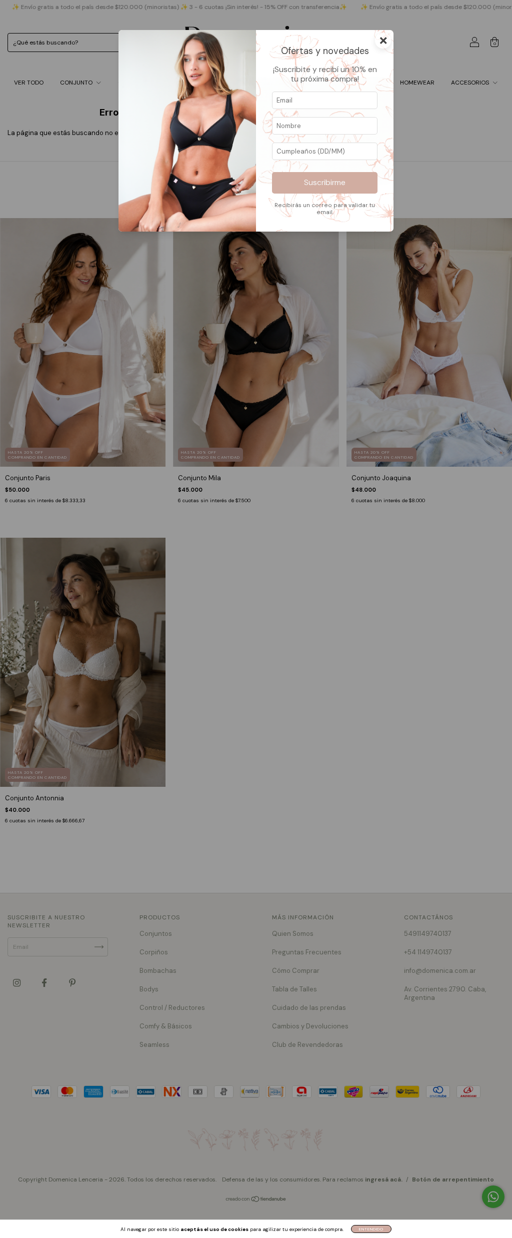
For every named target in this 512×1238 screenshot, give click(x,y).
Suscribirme (325, 183)
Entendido (371, 1228)
